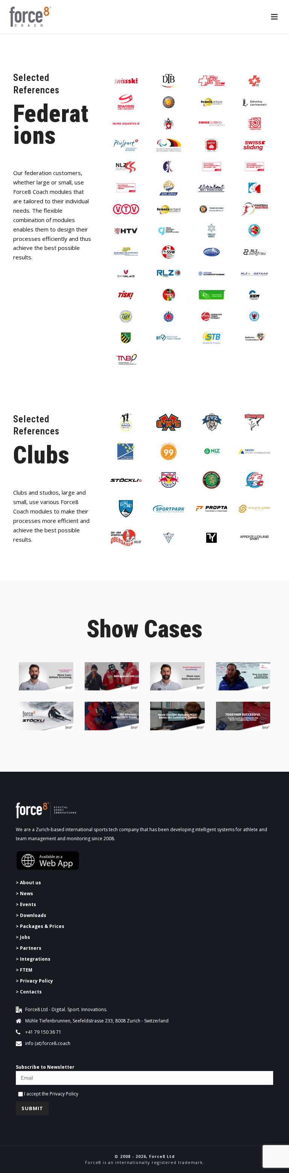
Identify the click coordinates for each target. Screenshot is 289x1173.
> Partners (28, 948)
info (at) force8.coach (47, 1043)
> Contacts (29, 992)
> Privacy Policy (34, 981)
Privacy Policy (64, 1094)
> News (24, 893)
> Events (26, 904)
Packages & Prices (42, 926)
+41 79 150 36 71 (43, 1032)
